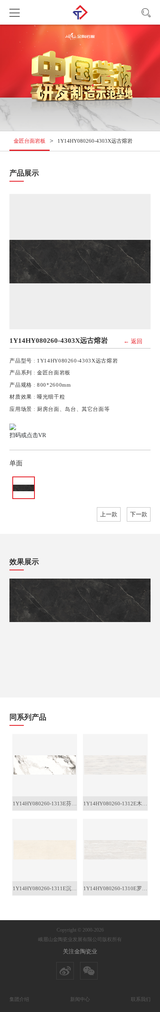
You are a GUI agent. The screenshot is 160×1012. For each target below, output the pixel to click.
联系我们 (141, 999)
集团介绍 (19, 999)
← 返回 (132, 341)
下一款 (138, 514)
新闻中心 (80, 999)
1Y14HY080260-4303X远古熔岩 (95, 141)
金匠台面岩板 (30, 141)
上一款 (108, 514)
